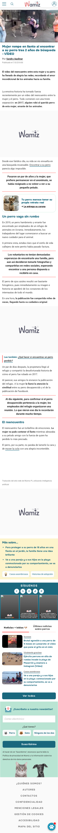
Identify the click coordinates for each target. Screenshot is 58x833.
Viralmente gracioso (33, 652)
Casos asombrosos (18, 574)
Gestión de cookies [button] (29, 814)
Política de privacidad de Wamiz (16, 756)
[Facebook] (16, 591)
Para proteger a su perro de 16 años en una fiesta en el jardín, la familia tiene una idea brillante (29, 551)
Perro (12, 733)
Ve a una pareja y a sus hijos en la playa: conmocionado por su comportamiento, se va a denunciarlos (30, 563)
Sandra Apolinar (14, 58)
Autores (29, 789)
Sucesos (27, 636)
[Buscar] (12, 4)
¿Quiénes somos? (29, 783)
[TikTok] (35, 591)
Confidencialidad (29, 801)
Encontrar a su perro (40, 165)
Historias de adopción (42, 574)
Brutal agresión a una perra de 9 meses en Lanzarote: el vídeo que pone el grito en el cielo (40, 643)
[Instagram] (29, 591)
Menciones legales (29, 808)
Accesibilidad (29, 820)
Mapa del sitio (29, 826)
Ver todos (29, 695)
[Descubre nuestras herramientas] (52, 827)
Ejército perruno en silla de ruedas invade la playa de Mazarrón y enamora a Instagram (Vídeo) (38, 661)
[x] (22, 591)
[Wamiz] (34, 4)
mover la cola (12, 448)
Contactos (29, 795)
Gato (27, 733)
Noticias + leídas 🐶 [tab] (15, 627)
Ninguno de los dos (44, 733)
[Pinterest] (41, 591)
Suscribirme (29, 744)
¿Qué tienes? (29, 726)
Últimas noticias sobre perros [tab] (42, 628)
